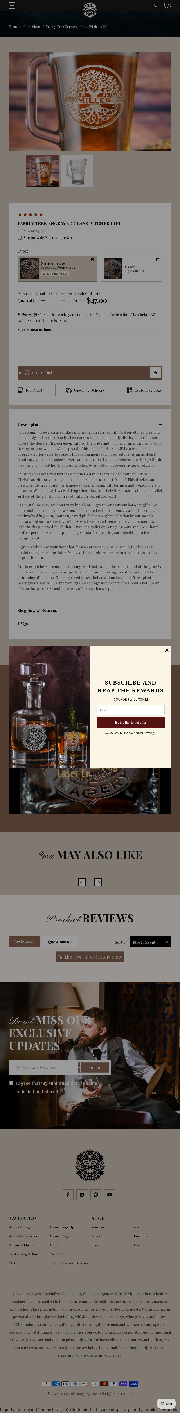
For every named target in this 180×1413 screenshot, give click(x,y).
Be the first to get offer (130, 722)
